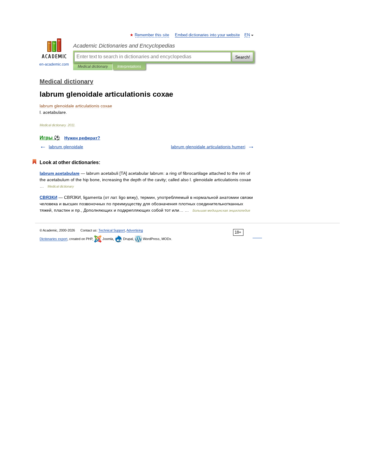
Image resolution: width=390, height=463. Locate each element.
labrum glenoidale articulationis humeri (208, 146)
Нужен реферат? (82, 137)
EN (247, 35)
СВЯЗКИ (48, 197)
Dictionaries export (53, 239)
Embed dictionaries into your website (207, 35)
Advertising (134, 230)
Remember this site (152, 35)
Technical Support (111, 230)
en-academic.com (54, 64)
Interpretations (129, 66)
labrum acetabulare (60, 173)
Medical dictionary (93, 66)
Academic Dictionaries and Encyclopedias (124, 46)
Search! (242, 57)
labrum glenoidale (66, 146)
